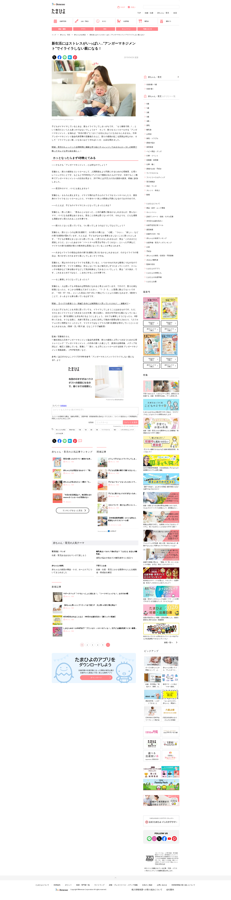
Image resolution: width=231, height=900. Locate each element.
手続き (148, 251)
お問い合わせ (162, 885)
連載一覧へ (168, 642)
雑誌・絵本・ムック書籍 (155, 208)
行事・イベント (152, 155)
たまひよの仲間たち (154, 273)
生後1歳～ (150, 89)
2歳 (91, 430)
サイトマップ (99, 885)
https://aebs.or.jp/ (160, 864)
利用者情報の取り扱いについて (183, 885)
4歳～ (115, 430)
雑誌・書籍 (62, 29)
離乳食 (146, 21)
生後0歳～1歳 (151, 84)
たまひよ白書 (151, 281)
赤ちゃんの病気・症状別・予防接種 (159, 255)
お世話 (148, 134)
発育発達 (149, 147)
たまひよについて (153, 203)
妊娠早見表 (63, 21)
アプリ (83, 29)
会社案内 (170, 889)
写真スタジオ (147, 29)
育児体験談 (150, 181)
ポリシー (68, 885)
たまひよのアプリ (153, 268)
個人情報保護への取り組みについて (147, 889)
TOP (139, 13)
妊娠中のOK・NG (153, 234)
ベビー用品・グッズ (154, 151)
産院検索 (149, 229)
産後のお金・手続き (154, 168)
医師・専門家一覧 (83, 885)
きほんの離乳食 (152, 260)
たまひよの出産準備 (154, 277)
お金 (148, 247)
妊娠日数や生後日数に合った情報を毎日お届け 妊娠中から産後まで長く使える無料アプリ (96, 671)
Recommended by (103, 531)
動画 (148, 194)
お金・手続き (85, 21)
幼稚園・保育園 (152, 160)
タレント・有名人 (153, 190)
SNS (104, 29)
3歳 (97, 430)
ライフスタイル (106, 430)
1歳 (86, 430)
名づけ (104, 21)
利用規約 (57, 885)
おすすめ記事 (59, 433)
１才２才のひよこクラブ (127, 430)
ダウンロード (96, 677)
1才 (59, 356)
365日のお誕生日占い (154, 221)
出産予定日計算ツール (154, 225)
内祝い (133, 7)
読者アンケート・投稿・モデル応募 (159, 216)
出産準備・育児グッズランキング (159, 242)
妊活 (175, 13)
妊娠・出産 (149, 13)
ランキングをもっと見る (72, 510)
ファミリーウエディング (155, 177)
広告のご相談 (147, 885)
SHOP (122, 7)
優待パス (168, 21)
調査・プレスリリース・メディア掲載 (123, 885)
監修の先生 (150, 264)
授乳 (148, 125)
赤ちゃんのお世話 (80, 35)
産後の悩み (72, 430)
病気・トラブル (152, 138)
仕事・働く (150, 164)
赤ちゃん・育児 (163, 13)
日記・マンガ (151, 186)
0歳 (80, 430)
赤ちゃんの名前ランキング (156, 238)
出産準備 (125, 21)
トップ (54, 35)
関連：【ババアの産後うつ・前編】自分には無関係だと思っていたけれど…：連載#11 (90, 303)
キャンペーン (126, 29)
